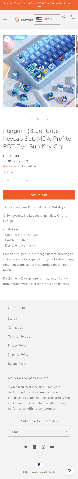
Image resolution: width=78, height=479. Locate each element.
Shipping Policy (18, 354)
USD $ (48, 19)
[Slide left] (30, 118)
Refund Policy (17, 363)
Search (12, 318)
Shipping (7, 166)
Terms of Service (19, 336)
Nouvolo (34, 472)
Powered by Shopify (47, 472)
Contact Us (15, 327)
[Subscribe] (65, 432)
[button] (5, 19)
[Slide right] (47, 118)
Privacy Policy (17, 345)
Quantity (8, 172)
